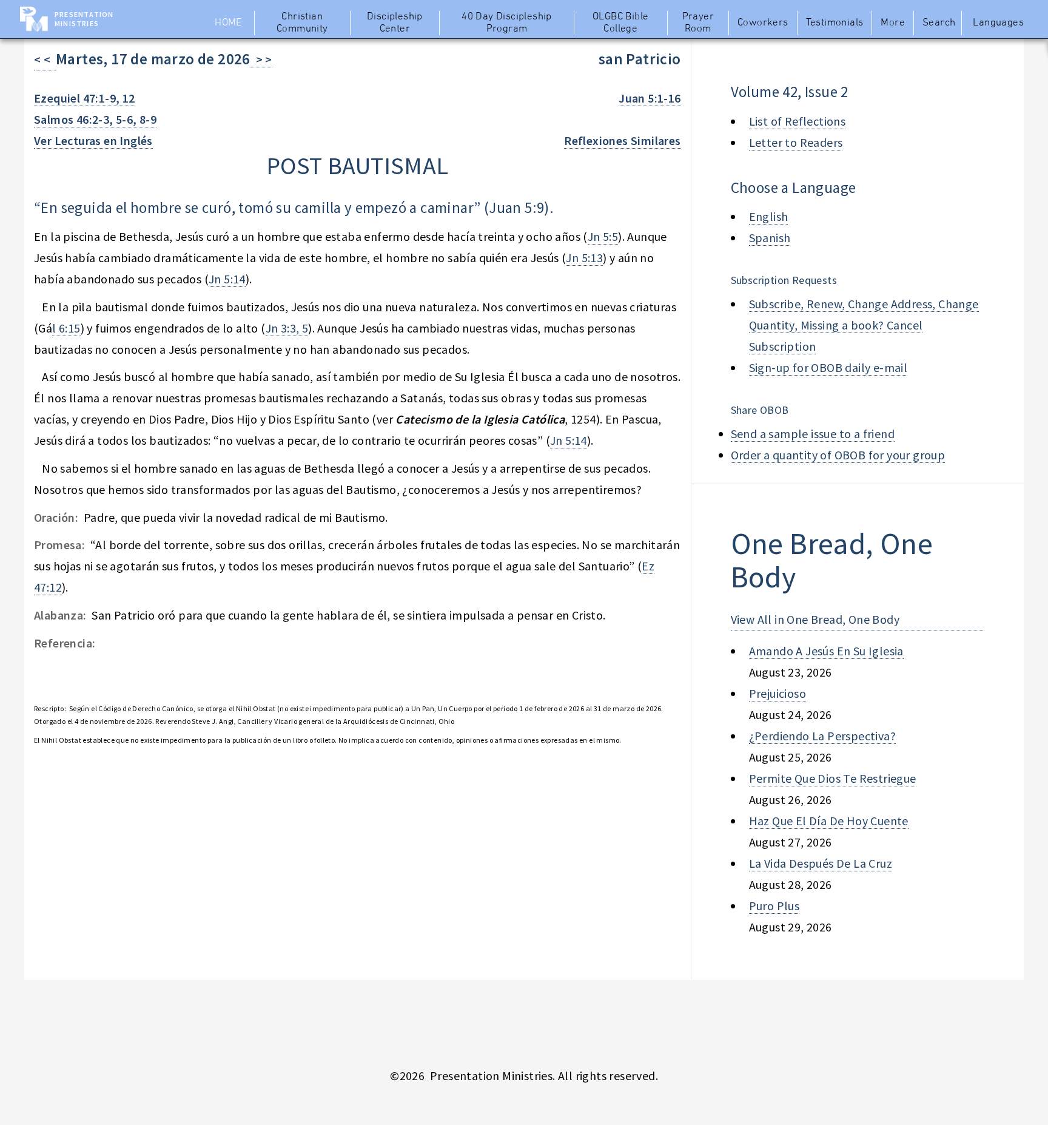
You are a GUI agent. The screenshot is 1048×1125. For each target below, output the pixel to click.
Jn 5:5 (603, 236)
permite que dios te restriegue (832, 778)
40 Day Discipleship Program (507, 23)
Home (228, 23)
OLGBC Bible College (620, 23)
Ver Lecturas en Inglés (93, 140)
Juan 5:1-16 (649, 98)
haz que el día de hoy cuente (829, 820)
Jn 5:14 (227, 278)
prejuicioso (777, 693)
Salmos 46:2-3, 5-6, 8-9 (95, 119)
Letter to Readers (796, 142)
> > (261, 59)
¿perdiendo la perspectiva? (822, 735)
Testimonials (835, 23)
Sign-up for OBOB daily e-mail (828, 367)
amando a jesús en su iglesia (826, 650)
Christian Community (302, 23)
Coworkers (762, 23)
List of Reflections (797, 121)
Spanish (770, 237)
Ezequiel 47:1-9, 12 (84, 98)
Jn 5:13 (584, 257)
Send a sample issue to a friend (813, 433)
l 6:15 (66, 328)
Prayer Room (698, 23)
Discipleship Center (395, 23)
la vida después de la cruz (820, 863)
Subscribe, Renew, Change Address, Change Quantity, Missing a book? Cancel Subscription (864, 325)
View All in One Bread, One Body (815, 619)
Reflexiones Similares (622, 140)
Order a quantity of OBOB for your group (838, 454)
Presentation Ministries (84, 19)
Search (938, 23)
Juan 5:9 (516, 207)
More (893, 23)
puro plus (774, 905)
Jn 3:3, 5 (287, 328)
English (768, 216)
